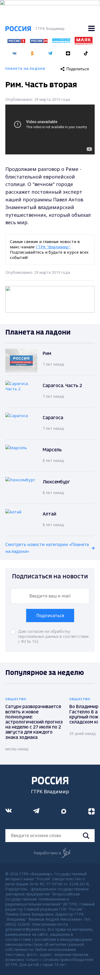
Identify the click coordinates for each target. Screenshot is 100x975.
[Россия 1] (16, 41)
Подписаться (50, 615)
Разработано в (47, 852)
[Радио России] (61, 41)
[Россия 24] (39, 41)
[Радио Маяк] (84, 43)
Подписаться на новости (50, 576)
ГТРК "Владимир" (53, 246)
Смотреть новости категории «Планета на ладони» (47, 547)
